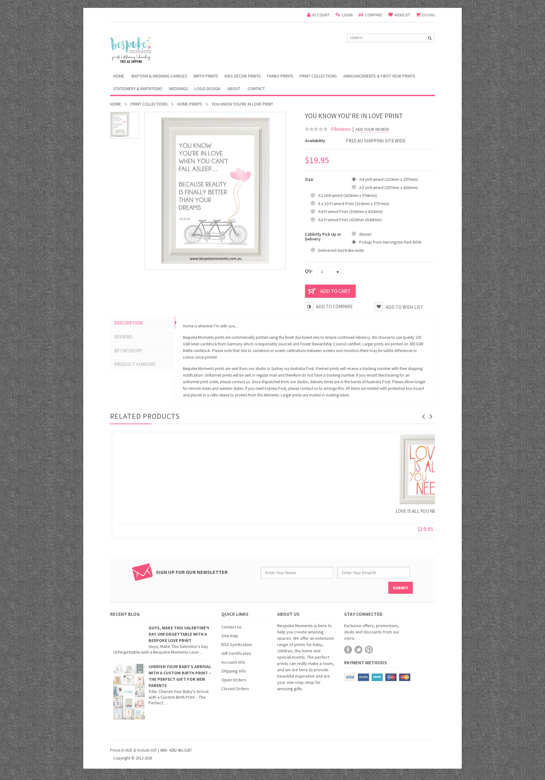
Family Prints (280, 76)
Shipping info (233, 671)
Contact (256, 88)
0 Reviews (341, 129)
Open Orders (233, 680)
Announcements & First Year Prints (379, 76)
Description (128, 323)
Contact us (231, 627)
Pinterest (369, 650)
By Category (128, 351)
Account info (233, 662)
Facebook (348, 650)
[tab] (142, 323)
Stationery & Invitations (137, 88)
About (233, 88)
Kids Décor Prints (243, 76)
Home (115, 104)
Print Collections (318, 76)
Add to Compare (334, 306)
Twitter (358, 650)
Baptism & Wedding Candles (159, 76)
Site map (229, 635)
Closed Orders (235, 688)
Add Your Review (372, 129)
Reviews (123, 337)
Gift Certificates (236, 653)
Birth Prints (206, 76)
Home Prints (189, 104)
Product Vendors (135, 364)
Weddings (178, 88)
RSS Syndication (236, 644)
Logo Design (207, 88)
